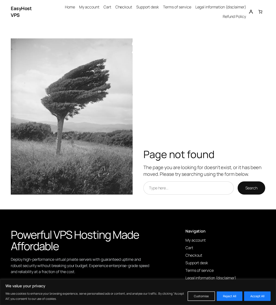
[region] (138, 292)
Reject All (229, 296)
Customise (201, 296)
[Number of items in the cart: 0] (260, 12)
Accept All (257, 296)
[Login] (251, 12)
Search (251, 187)
